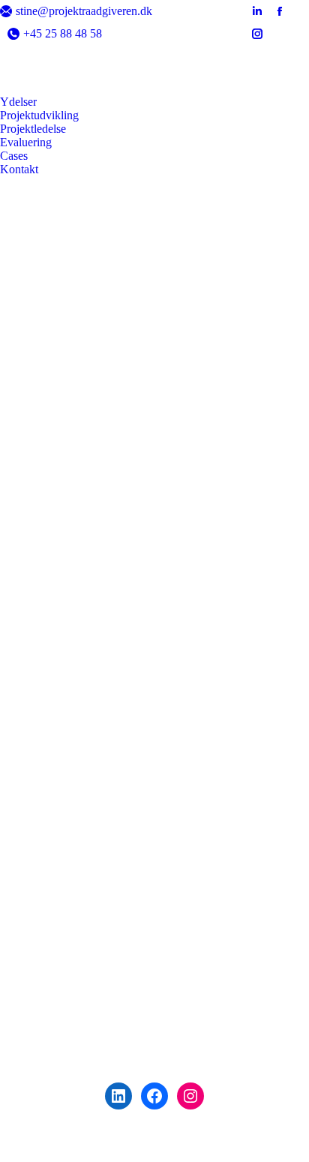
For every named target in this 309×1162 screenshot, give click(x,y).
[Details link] (58, 415)
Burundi (106, 477)
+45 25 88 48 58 (62, 33)
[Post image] (154, 328)
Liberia (206, 477)
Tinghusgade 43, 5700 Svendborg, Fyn (155, 1131)
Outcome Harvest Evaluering (154, 459)
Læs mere (149, 560)
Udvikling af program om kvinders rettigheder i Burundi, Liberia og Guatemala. (154, 829)
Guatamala (157, 477)
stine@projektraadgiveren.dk (84, 11)
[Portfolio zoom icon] (41, 415)
